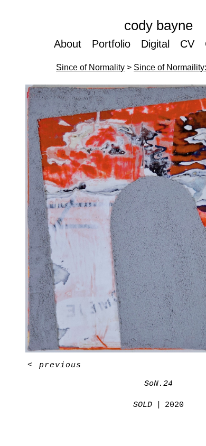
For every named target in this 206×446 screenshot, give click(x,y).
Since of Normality (90, 67)
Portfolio (111, 44)
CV (187, 44)
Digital (155, 44)
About (67, 44)
